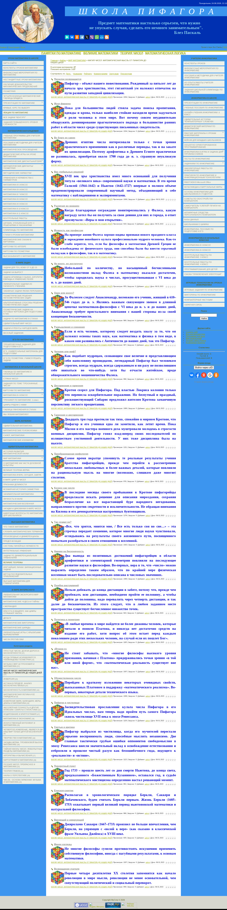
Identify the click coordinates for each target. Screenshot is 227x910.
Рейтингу (88, 74)
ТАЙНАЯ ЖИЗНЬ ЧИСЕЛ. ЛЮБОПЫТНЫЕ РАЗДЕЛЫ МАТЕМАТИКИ (23, 750)
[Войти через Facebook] (197, 375)
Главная (3, 47)
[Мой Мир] (102, 37)
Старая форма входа (204, 382)
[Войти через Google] (210, 375)
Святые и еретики (64, 727)
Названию (77, 74)
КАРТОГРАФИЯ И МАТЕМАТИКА (18, 760)
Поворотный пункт (65, 766)
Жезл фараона (62, 103)
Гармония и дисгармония (68, 415)
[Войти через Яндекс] (203, 375)
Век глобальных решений (69, 171)
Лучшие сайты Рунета (196, 340)
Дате (68, 74)
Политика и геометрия (67, 619)
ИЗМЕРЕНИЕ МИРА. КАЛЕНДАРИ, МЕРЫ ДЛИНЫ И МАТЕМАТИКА (22, 702)
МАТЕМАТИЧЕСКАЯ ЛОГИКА (165, 53)
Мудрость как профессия (68, 230)
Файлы (63, 60)
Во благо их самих (64, 137)
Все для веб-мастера (195, 334)
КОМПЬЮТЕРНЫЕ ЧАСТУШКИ (198, 300)
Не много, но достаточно (68, 263)
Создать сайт (192, 332)
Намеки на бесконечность (69, 551)
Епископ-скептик (63, 790)
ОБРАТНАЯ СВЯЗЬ (193, 305)
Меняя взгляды (63, 844)
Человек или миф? (65, 351)
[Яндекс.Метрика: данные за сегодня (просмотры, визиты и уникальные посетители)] (97, 905)
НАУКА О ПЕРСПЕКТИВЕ (15, 775)
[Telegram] (82, 37)
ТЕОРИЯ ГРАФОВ (12, 771)
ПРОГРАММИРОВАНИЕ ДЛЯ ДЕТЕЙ (200, 269)
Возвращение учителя (66, 869)
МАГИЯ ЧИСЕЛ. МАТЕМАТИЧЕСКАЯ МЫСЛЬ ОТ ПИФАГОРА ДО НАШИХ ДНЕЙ (23, 672)
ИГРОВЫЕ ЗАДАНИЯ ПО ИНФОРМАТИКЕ (203, 290)
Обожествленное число (67, 678)
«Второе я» (60, 649)
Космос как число (64, 488)
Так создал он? (62, 522)
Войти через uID (204, 367)
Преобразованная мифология (71, 454)
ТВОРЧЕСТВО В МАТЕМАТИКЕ (18, 738)
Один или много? (64, 293)
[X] (87, 37)
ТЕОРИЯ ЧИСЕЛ (131, 53)
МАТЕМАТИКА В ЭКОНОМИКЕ (17, 718)
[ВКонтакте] (72, 37)
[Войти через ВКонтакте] (191, 375)
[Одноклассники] (77, 37)
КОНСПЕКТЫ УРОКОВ (194, 63)
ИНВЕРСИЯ (9, 679)
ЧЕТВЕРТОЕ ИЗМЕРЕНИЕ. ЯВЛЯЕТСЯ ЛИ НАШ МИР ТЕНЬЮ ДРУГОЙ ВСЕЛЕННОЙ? (23, 730)
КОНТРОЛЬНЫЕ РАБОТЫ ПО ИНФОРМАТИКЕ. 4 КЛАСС (198, 263)
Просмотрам (126, 74)
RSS (225, 47)
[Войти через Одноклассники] (216, 375)
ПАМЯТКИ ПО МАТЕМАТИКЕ (61, 53)
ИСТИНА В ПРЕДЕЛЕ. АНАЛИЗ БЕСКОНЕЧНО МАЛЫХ (18, 684)
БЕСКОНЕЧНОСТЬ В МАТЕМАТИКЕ (20, 690)
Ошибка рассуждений (66, 585)
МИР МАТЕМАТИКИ (77, 60)
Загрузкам (114, 74)
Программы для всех (195, 336)
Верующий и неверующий (69, 820)
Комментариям (100, 74)
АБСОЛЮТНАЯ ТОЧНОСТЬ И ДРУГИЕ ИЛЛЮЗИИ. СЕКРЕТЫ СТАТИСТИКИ (21, 708)
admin (148, 97)
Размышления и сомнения (69, 327)
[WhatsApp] (97, 37)
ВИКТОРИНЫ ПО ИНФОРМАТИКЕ (200, 295)
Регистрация (13, 47)
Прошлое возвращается (67, 79)
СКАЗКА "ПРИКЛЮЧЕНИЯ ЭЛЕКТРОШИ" (203, 274)
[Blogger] (107, 37)
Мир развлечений (194, 338)
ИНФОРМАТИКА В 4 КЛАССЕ (197, 250)
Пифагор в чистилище (66, 702)
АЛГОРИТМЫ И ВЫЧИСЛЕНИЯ (18, 755)
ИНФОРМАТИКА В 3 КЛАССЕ (197, 245)
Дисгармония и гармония (68, 385)
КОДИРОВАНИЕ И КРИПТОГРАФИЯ (20, 714)
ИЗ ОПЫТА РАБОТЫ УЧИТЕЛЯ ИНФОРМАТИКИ (198, 84)
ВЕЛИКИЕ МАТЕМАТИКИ (100, 53)
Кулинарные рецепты (195, 343)
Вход (23, 47)
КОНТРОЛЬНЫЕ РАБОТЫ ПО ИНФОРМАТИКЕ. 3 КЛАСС (198, 256)
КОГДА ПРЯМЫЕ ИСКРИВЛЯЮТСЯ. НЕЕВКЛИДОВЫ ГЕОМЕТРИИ (20, 658)
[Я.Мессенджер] (67, 37)
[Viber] (92, 37)
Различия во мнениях (66, 206)
